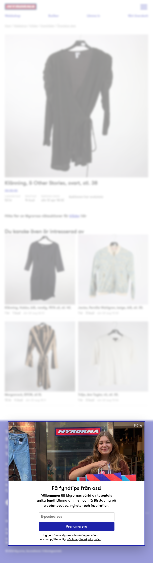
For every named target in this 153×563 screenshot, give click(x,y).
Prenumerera (76, 526)
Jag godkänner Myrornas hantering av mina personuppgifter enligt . (70, 537)
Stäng (137, 425)
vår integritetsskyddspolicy (84, 539)
